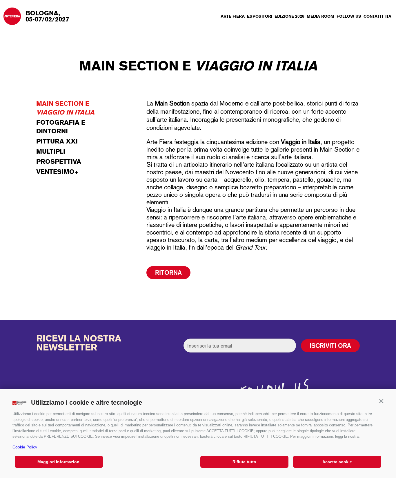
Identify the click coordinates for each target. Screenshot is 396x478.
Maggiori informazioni (59, 461)
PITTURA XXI (57, 141)
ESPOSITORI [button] (259, 16)
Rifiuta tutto (244, 461)
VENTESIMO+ (57, 171)
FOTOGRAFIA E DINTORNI (60, 127)
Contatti (373, 16)
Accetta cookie (337, 461)
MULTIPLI (50, 151)
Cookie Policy (24, 447)
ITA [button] (388, 16)
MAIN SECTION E (65, 108)
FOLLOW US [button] (349, 16)
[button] (381, 401)
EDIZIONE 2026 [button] (289, 16)
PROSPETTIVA (58, 161)
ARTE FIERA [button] (233, 16)
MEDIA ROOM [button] (320, 16)
